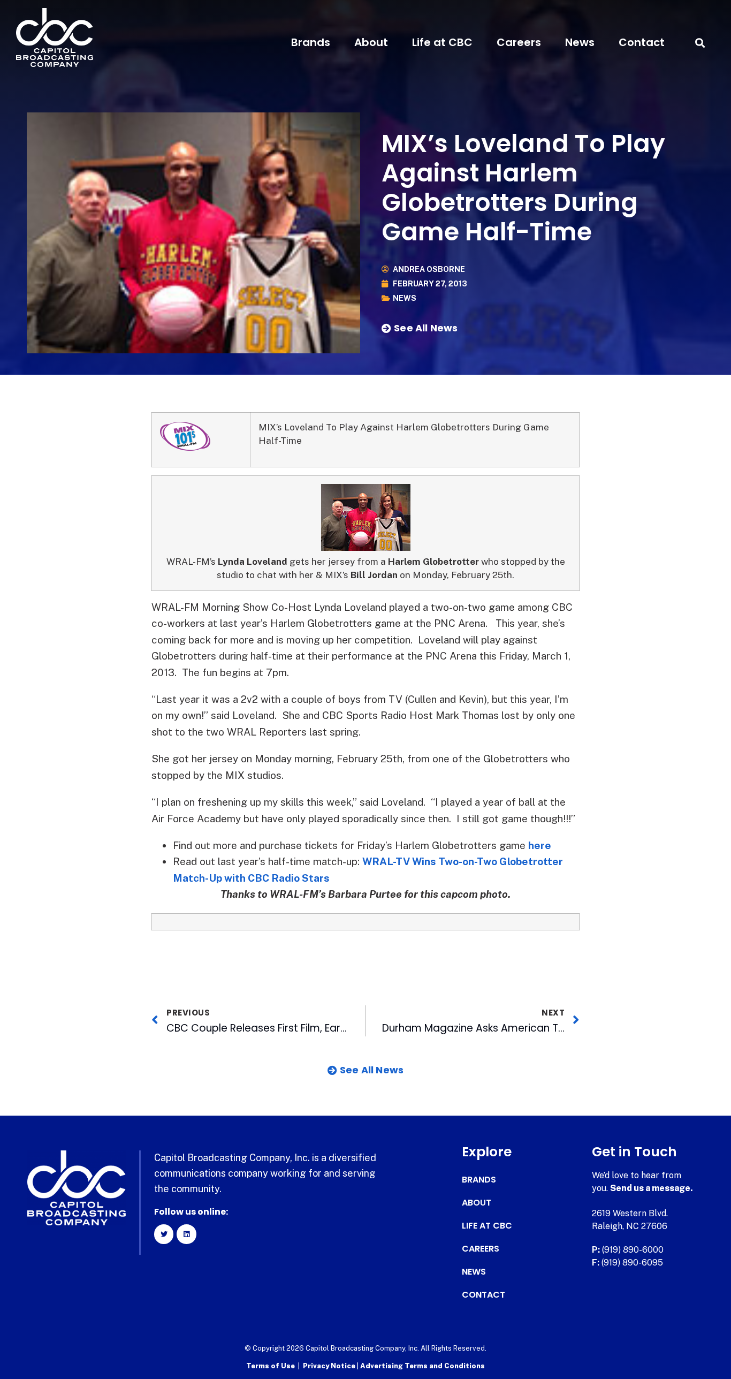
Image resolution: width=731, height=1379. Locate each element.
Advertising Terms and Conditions (422, 1366)
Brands (310, 42)
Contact (642, 42)
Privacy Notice (330, 1366)
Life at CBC (442, 42)
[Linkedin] (186, 1234)
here (539, 845)
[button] (700, 42)
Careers (519, 42)
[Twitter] (163, 1234)
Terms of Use (270, 1366)
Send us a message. (651, 1188)
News (580, 42)
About (371, 42)
